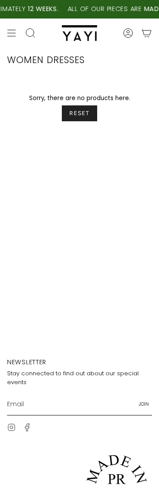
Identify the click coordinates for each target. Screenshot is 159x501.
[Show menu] (11, 33)
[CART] (146, 33)
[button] (30, 33)
